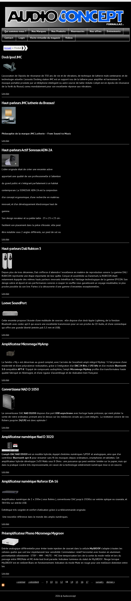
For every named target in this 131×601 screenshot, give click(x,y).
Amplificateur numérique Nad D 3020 (28, 436)
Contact (8, 37)
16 (82, 582)
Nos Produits (58, 31)
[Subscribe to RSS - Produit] (3, 585)
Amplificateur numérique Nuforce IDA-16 (30, 481)
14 (72, 582)
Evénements (114, 31)
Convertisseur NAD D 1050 (20, 389)
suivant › (100, 582)
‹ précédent (33, 582)
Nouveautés (77, 31)
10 (51, 582)
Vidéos (69, 37)
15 (77, 582)
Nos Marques (39, 31)
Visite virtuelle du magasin (45, 37)
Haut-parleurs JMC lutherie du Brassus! (28, 103)
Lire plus (5, 93)
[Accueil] (65, 17)
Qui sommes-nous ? (15, 31)
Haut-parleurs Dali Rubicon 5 (21, 248)
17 (87, 582)
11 (56, 582)
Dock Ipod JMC (12, 57)
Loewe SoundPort (14, 303)
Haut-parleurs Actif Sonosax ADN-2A (27, 150)
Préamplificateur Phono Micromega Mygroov (33, 533)
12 (61, 582)
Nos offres (95, 31)
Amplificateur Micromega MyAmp (25, 344)
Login (22, 37)
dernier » (110, 582)
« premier (21, 582)
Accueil (7, 48)
